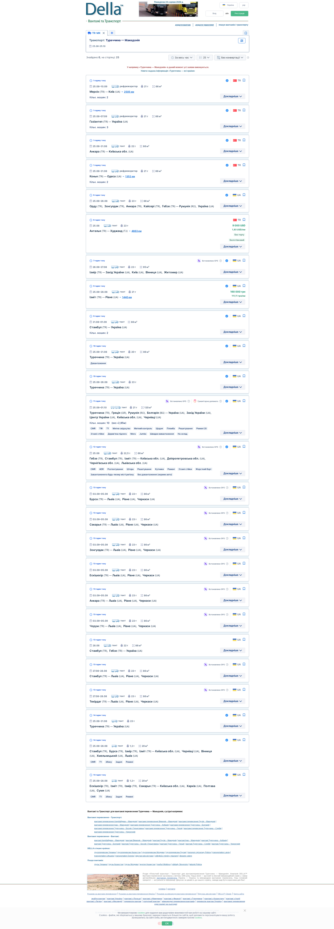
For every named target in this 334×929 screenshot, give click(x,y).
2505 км (129, 91)
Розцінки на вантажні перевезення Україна (137, 894)
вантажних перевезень (167, 878)
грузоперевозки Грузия (176, 852)
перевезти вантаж (132, 901)
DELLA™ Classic (225, 894)
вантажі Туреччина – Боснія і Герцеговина (140, 844)
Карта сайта (239, 894)
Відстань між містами (207, 894)
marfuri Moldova (163, 864)
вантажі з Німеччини (152, 899)
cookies (141, 913)
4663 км (137, 230)
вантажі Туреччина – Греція (172, 844)
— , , (122, 499)
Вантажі (114, 836)
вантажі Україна (114, 899)
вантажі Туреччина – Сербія (198, 844)
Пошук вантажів (95, 860)
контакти (171, 889)
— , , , (136, 272)
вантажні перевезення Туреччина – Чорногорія (114, 832)
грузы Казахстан (116, 864)
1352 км (130, 176)
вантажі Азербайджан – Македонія (109, 840)
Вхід (214, 13)
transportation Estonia (125, 856)
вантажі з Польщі (132, 899)
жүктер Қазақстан (147, 864)
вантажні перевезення (234, 901)
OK (167, 923)
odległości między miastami (166, 856)
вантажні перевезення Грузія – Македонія (197, 821)
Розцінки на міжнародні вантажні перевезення (176, 894)
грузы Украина (100, 864)
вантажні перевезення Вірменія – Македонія (158, 821)
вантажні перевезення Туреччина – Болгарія (189, 825)
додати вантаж (183, 25)
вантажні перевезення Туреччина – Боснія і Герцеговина (119, 828)
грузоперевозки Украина (105, 852)
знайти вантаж (98, 899)
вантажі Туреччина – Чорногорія (226, 844)
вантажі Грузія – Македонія (165, 840)
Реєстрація (239, 13)
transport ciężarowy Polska (199, 852)
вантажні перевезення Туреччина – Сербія (202, 828)
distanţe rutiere (186, 856)
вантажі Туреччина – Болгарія (107, 844)
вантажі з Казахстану (214, 899)
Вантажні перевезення (98, 817)
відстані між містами (144, 856)
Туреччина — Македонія (114, 40)
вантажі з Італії (233, 899)
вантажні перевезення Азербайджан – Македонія (115, 821)
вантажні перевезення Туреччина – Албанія (149, 825)
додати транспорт (204, 25)
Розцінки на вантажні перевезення (102, 894)
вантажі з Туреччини (192, 899)
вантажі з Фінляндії (113, 901)
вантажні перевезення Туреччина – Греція (163, 828)
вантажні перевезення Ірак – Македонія (111, 825)
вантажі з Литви (94, 901)
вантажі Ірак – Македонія (189, 840)
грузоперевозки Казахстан (129, 852)
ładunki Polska (196, 864)
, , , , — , (152, 206)
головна (161, 889)
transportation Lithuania (104, 856)
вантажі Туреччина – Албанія (214, 840)
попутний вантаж (151, 901)
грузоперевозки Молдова (153, 852)
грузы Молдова (131, 864)
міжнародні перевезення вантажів (178, 901)
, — (116, 650)
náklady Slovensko (180, 864)
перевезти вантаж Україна (209, 901)
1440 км (127, 297)
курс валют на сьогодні (165, 904)
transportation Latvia (221, 852)
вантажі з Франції (172, 899)
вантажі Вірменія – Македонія (139, 840)
